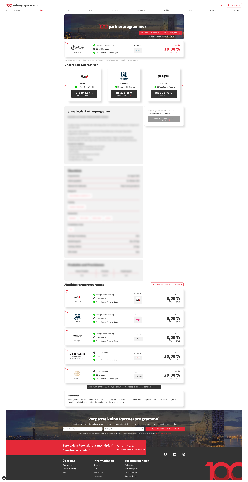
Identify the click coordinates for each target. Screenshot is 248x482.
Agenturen (141, 10)
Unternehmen (68, 465)
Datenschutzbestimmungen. (163, 433)
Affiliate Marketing (69, 469)
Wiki (64, 472)
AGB (95, 469)
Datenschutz (98, 472)
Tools (190, 10)
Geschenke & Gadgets (111, 60)
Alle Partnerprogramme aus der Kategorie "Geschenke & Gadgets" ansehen (122, 387)
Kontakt (96, 465)
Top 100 (45, 10)
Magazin (213, 10)
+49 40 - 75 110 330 (127, 446)
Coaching (166, 10)
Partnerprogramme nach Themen (93, 60)
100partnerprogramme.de (72, 60)
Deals (68, 10)
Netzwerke (115, 10)
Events (90, 10)
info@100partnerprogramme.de (133, 449)
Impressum (98, 476)
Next (183, 86)
